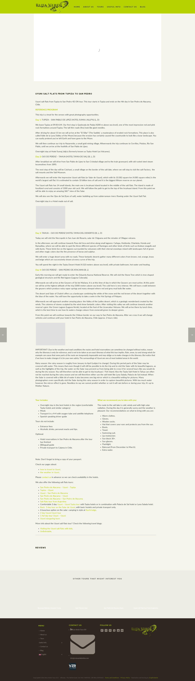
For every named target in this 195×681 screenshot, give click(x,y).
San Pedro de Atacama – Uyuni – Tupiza (58, 487)
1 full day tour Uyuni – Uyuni (53, 516)
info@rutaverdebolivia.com (79, 658)
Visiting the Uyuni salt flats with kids (56, 529)
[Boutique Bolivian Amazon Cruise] (49, 595)
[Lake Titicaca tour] (81, 595)
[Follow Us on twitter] (114, 630)
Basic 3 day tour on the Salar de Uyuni (57, 507)
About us (88, 7)
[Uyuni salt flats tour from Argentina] (146, 595)
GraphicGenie (153, 677)
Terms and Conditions (112, 677)
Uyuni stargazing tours (50, 519)
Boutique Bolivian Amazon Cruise (49, 608)
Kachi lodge (91, 510)
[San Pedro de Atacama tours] (114, 595)
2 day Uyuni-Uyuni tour (50, 513)
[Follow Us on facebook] (102, 630)
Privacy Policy (125, 677)
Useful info (114, 7)
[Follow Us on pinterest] (110, 630)
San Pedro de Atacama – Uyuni (54, 496)
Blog (143, 7)
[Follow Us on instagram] (106, 630)
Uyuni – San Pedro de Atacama (54, 493)
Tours (100, 7)
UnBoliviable (45, 531)
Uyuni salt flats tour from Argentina (145, 608)
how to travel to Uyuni (50, 470)
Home (77, 7)
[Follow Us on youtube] (118, 630)
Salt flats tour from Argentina (53, 502)
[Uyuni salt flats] (50, 217)
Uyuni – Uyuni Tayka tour (68, 504)
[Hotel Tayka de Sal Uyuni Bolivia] (50, 334)
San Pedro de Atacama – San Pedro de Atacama (61, 499)
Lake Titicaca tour (81, 608)
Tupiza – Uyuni (46, 490)
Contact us (130, 7)
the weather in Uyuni (49, 472)
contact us (46, 477)
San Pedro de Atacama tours (113, 608)
